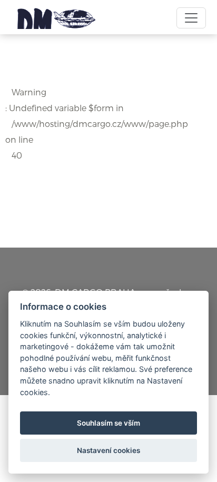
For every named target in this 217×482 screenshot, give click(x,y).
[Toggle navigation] (191, 17)
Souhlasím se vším (108, 423)
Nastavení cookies (108, 450)
